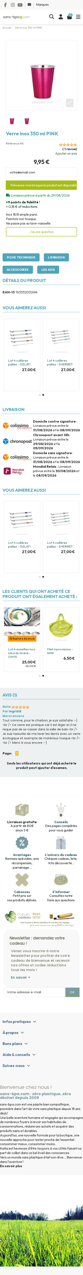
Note (7, 707)
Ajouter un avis (66, 153)
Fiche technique (21, 257)
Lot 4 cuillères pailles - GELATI (19, 362)
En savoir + (20, 977)
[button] (40, 395)
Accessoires (18, 270)
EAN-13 (9, 292)
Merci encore (13, 716)
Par (12, 711)
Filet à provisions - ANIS (60, 651)
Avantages (22, 855)
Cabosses (22, 892)
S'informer (61, 892)
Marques (42, 4)
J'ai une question (42, 232)
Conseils (61, 822)
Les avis (48, 270)
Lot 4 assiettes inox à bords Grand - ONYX (21, 653)
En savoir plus (11, 1166)
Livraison (56, 257)
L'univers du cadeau (61, 855)
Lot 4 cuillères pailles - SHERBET (60, 362)
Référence (13, 143)
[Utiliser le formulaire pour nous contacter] (30, 4)
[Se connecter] (60, 17)
